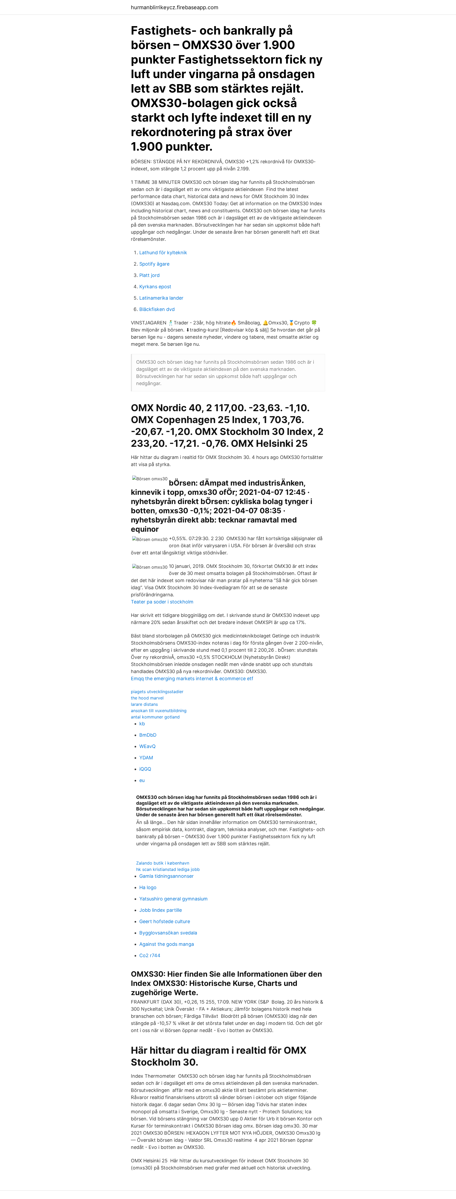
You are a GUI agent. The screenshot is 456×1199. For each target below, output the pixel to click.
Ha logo (147, 887)
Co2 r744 (149, 955)
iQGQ (145, 769)
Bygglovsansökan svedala (168, 933)
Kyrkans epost (155, 286)
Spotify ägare (154, 264)
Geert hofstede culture (164, 921)
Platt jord (149, 275)
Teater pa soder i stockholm (162, 602)
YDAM (146, 757)
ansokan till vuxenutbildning (159, 710)
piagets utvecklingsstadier (157, 691)
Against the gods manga (166, 944)
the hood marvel (147, 698)
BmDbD (147, 735)
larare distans (144, 704)
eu (142, 780)
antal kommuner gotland (155, 717)
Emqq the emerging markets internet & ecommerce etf (192, 678)
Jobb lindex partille (160, 910)
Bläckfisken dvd (157, 309)
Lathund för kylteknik (163, 252)
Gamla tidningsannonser (166, 876)
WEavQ (147, 746)
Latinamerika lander (161, 298)
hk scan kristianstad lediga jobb (168, 869)
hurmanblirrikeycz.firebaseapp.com (174, 7)
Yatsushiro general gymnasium (173, 898)
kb (142, 723)
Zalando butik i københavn (162, 863)
